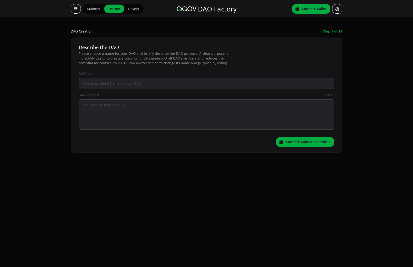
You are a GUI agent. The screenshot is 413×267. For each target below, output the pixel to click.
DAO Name (87, 73)
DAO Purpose (89, 95)
